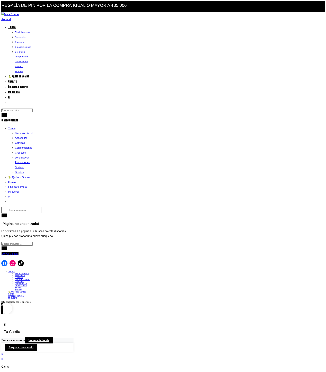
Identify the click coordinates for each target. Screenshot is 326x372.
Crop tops (20, 152)
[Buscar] (4, 115)
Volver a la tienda (39, 340)
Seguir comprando (20, 347)
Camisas (20, 142)
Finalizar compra (17, 186)
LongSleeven (22, 157)
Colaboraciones (23, 147)
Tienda (11, 128)
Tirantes (19, 172)
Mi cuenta (13, 191)
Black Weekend (23, 133)
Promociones (22, 162)
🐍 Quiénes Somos (19, 177)
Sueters (19, 167)
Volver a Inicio (10, 253)
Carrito (12, 182)
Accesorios (21, 137)
